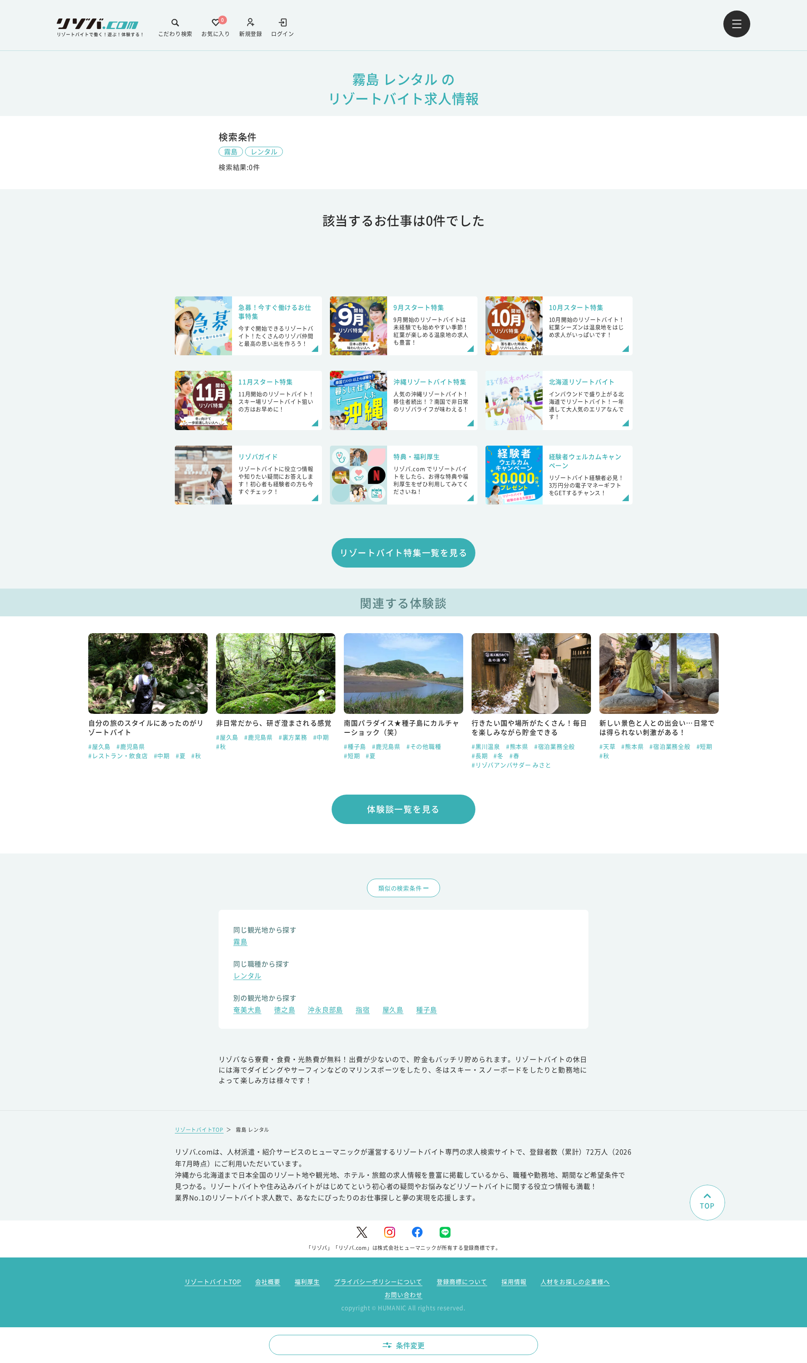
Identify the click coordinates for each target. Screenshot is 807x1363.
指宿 (363, 1010)
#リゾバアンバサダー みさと (384, 765)
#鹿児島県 (130, 737)
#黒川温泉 (358, 746)
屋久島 (393, 1010)
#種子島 (227, 746)
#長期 (352, 755)
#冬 (371, 755)
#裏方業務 (165, 737)
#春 (387, 755)
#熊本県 (389, 746)
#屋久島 (99, 737)
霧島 (230, 151)
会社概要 (267, 1281)
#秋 (93, 746)
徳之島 (284, 1010)
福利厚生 (307, 1281)
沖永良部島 (325, 1010)
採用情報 (514, 1281)
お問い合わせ (403, 1294)
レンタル (264, 151)
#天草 (480, 746)
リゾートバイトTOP (199, 1129)
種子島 (426, 1010)
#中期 (193, 737)
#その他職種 (296, 746)
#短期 (224, 755)
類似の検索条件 (400, 888)
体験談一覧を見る (403, 809)
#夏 (243, 755)
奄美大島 (247, 1010)
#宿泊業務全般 (426, 746)
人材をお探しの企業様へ (575, 1281)
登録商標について (462, 1281)
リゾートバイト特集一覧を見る (404, 553)
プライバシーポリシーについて (378, 1281)
